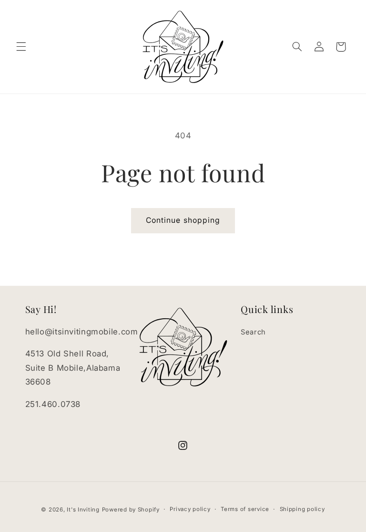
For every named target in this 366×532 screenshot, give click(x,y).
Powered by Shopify (131, 509)
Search (253, 332)
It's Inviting (83, 509)
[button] (21, 47)
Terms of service (245, 509)
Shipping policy (302, 509)
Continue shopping (183, 220)
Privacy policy (190, 509)
